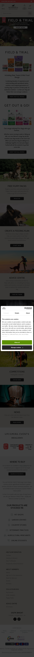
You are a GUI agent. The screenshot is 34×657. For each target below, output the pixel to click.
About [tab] (28, 313)
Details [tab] (17, 313)
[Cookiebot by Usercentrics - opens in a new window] (24, 308)
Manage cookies (16, 347)
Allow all (17, 342)
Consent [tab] (6, 313)
